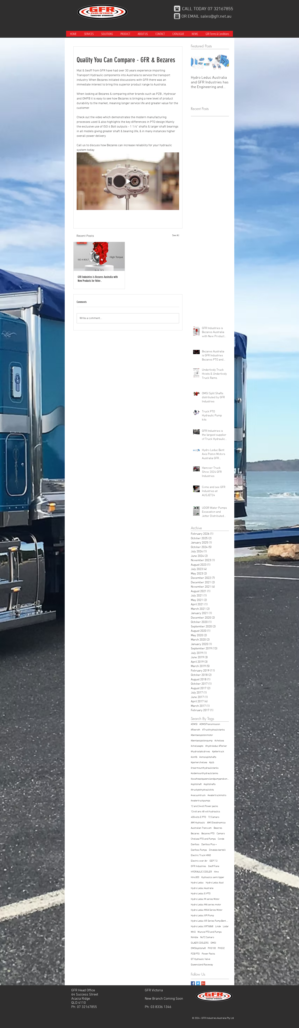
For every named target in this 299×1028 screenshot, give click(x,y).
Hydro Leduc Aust (215, 882)
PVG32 (221, 948)
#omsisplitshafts (207, 757)
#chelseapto (197, 746)
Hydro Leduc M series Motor (205, 899)
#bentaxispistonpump (201, 740)
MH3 (193, 932)
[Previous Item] (196, 62)
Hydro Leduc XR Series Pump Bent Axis (210, 921)
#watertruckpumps (200, 800)
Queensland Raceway (202, 964)
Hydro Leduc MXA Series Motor (207, 910)
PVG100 (212, 948)
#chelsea (219, 740)
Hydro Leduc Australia (202, 888)
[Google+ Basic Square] (203, 983)
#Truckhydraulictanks (213, 729)
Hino (216, 871)
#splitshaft (196, 784)
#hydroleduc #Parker (216, 746)
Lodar (226, 926)
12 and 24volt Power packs (204, 806)
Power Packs (208, 953)
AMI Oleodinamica (216, 822)
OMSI (213, 943)
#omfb (194, 757)
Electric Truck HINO (201, 855)
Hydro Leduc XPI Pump (202, 915)
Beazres (218, 828)
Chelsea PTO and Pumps (203, 839)
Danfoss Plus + (209, 844)
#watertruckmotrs (217, 795)
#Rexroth (195, 729)
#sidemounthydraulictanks (204, 773)
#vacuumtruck (198, 795)
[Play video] (128, 181)
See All (175, 235)
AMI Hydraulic (198, 822)
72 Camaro (213, 817)
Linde (218, 926)
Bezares (195, 833)
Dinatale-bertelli (217, 850)
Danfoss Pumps (199, 850)
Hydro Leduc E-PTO (201, 893)
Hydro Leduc (197, 882)
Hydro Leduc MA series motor (206, 904)
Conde (221, 839)
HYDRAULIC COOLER (201, 871)
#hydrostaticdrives (200, 751)
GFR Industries (198, 866)
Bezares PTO (208, 833)
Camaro (221, 833)
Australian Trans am (201, 828)
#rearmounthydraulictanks (205, 768)
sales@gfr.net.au (215, 16)
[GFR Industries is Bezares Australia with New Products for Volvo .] (99, 256)
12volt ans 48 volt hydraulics (205, 811)
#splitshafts (210, 784)
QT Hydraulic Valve (200, 959)
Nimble (194, 937)
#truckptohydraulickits (202, 789)
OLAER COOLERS (200, 943)
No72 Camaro (207, 937)
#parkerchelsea (199, 762)
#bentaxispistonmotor (202, 735)
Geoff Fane (213, 866)
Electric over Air (199, 861)
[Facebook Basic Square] (193, 983)
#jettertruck (218, 751)
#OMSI (194, 724)
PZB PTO (195, 953)
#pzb (211, 762)
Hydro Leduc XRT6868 (202, 926)
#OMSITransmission (210, 724)
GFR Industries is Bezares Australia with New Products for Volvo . (98, 279)
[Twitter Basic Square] (198, 983)
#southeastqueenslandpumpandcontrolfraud (210, 779)
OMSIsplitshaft (198, 948)
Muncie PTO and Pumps (210, 932)
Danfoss (195, 844)
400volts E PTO (198, 817)
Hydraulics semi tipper (212, 877)
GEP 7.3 (213, 861)
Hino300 (195, 877)
